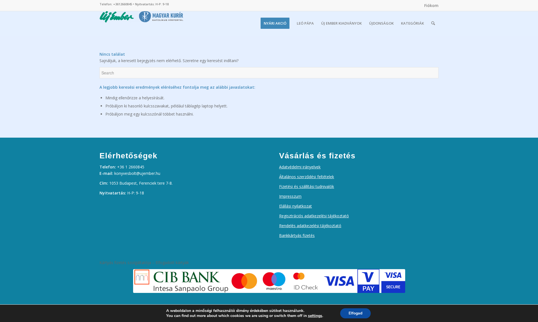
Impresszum (290, 196)
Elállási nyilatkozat (295, 206)
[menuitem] (430, 5)
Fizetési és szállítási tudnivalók (306, 186)
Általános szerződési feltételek (306, 176)
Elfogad (355, 313)
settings (315, 315)
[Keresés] (433, 23)
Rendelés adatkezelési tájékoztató (310, 225)
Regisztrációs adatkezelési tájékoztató (314, 215)
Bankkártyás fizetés (297, 235)
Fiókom (431, 5)
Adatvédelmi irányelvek (300, 167)
